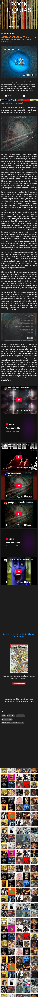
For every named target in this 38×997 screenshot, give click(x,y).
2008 (3, 716)
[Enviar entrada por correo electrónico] (24, 96)
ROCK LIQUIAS (19, 8)
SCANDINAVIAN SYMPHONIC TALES (12, 723)
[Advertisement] (19, 789)
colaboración (20, 716)
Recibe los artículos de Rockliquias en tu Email (19, 635)
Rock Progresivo (7, 719)
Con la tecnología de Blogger (20, 985)
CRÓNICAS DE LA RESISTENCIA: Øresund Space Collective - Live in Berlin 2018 (16, 39)
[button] (35, 37)
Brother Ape (10, 716)
